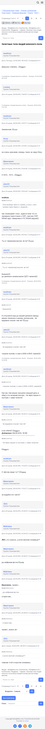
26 (40, 191)
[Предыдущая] (18, 18)
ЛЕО (5, 504)
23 (39, 123)
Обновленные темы (11, 10)
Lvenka (6, 87)
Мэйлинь (7, 526)
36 (40, 533)
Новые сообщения (28, 10)
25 (40, 169)
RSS (36, 13)
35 (40, 511)
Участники (6, 13)
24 (39, 146)
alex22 (6, 184)
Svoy (5, 139)
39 (40, 613)
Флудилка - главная (18, 30)
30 (39, 337)
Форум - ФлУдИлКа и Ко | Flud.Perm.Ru (15, 28)
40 (38, 646)
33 (39, 466)
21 (39, 60)
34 (39, 488)
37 (40, 556)
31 (39, 376)
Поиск (30, 13)
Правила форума (19, 13)
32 (39, 414)
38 (40, 579)
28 (39, 257)
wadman (7, 53)
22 (39, 94)
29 (39, 299)
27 (39, 235)
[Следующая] (40, 18)
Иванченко (8, 161)
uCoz (27, 721)
